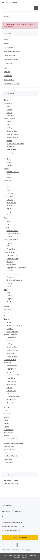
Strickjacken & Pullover (11, 274)
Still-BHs (9, 246)
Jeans (6, 316)
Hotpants (10, 261)
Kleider (6, 184)
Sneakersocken (12, 439)
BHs (8, 125)
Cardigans (10, 277)
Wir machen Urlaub (11, 480)
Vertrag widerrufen (20, 537)
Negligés (9, 205)
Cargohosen (8, 313)
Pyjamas (9, 209)
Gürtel (9, 106)
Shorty (9, 162)
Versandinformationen (11, 59)
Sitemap (7, 71)
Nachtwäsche (8, 196)
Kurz (8, 187)
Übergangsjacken (10, 372)
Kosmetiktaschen (10, 450)
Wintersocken (11, 150)
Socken (9, 140)
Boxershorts (11, 378)
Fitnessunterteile (12, 258)
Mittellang (10, 193)
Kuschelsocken (12, 131)
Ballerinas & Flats (12, 230)
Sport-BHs (10, 271)
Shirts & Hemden (12, 331)
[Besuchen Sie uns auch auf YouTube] (9, 545)
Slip (8, 393)
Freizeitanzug (8, 153)
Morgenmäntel (11, 381)
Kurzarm (9, 295)
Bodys (9, 292)
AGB (5, 67)
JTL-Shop (23, 557)
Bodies (6, 411)
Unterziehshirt (11, 403)
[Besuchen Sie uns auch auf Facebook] (4, 545)
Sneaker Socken (12, 137)
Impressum (8, 75)
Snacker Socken (12, 350)
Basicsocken (11, 341)
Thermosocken (12, 356)
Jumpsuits (7, 181)
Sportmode (8, 362)
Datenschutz (8, 63)
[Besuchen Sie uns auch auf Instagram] (14, 545)
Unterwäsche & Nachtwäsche (14, 375)
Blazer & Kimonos (13, 171)
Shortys (9, 212)
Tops (5, 289)
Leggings (10, 165)
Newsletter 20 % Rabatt (12, 83)
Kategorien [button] (6, 517)
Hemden (9, 322)
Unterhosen (11, 146)
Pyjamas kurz (11, 390)
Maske (6, 420)
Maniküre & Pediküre (11, 456)
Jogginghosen (11, 369)
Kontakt (6, 44)
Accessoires (8, 103)
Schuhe (6, 227)
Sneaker (9, 236)
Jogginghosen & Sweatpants (16, 267)
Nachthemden (11, 202)
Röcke (6, 218)
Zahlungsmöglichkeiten (12, 51)
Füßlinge (10, 128)
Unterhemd (10, 302)
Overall (6, 423)
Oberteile (7, 319)
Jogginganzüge (12, 365)
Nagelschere (8, 462)
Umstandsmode (12, 249)
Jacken (6, 168)
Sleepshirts (10, 215)
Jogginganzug (11, 264)
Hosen (6, 156)
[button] (30, 2)
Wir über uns (8, 47)
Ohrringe (10, 115)
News (6, 40)
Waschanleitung (9, 55)
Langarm (10, 299)
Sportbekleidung (9, 252)
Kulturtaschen (8, 453)
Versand (27, 550)
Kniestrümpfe (8, 432)
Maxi (8, 190)
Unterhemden (11, 400)
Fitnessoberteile (12, 255)
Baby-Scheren (9, 446)
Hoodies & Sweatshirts (14, 280)
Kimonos (9, 199)
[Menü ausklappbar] (3, 1)
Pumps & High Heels (13, 233)
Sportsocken (11, 353)
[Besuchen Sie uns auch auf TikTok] (19, 545)
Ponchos (9, 283)
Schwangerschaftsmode (12, 240)
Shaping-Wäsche (12, 134)
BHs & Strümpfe (9, 118)
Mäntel (9, 177)
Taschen (9, 112)
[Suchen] (36, 8)
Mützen (9, 109)
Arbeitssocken (11, 338)
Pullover (9, 286)
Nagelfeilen (8, 459)
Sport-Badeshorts (10, 359)
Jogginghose (8, 414)
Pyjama (6, 426)
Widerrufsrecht (9, 79)
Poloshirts (10, 328)
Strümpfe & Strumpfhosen (15, 143)
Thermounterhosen (13, 396)
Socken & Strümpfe (10, 334)
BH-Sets (9, 122)
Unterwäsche (8, 429)
